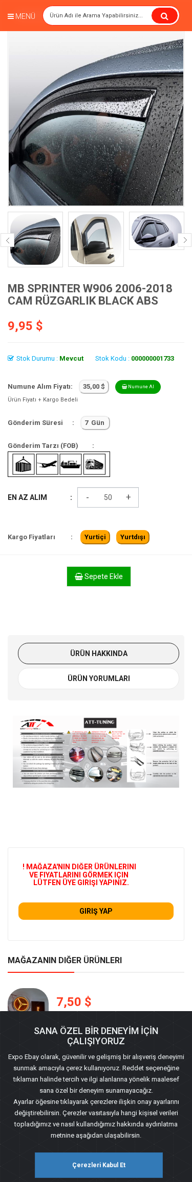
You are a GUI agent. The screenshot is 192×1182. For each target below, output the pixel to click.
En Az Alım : (40, 497)
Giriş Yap (96, 911)
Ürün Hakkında (98, 653)
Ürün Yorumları (99, 678)
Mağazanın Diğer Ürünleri (65, 960)
